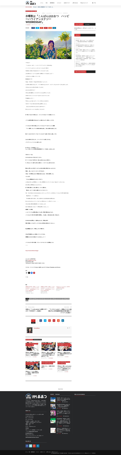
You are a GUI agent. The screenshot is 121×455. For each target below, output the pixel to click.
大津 (68, 298)
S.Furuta (35, 375)
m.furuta (34, 356)
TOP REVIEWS (87, 24)
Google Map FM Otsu (29, 416)
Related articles (29, 339)
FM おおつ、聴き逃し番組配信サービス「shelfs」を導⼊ (43, 7)
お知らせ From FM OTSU (29, 343)
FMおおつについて (84, 2)
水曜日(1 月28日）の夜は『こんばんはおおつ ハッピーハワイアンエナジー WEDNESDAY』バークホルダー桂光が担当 (47, 288)
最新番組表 (52, 2)
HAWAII (35, 298)
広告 (46, 2)
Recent (52, 394)
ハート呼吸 (52, 298)
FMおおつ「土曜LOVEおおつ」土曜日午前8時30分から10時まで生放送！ (64, 354)
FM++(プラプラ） (28, 11)
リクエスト (59, 2)
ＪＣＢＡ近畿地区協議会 (30, 431)
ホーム (42, 2)
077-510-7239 (30, 417)
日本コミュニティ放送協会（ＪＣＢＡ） (33, 429)
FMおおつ (31, 298)
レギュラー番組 (34, 11)
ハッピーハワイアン (59, 298)
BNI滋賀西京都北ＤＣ (29, 433)
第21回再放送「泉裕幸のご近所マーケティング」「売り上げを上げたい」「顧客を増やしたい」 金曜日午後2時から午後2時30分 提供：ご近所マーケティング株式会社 (63, 421)
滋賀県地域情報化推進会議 (30, 437)
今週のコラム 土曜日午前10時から (48, 366)
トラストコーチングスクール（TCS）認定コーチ (34, 435)
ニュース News (60, 345)
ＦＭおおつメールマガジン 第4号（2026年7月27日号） (63, 287)
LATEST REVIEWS (79, 24)
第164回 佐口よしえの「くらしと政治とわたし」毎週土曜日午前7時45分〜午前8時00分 (63, 399)
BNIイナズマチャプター (30, 434)
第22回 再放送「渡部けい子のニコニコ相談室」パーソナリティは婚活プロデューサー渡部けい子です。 (63, 412)
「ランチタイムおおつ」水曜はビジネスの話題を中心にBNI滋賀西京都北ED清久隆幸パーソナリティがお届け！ (60, 310)
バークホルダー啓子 (41, 298)
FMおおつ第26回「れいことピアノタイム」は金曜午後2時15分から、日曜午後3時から (32, 354)
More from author (37, 339)
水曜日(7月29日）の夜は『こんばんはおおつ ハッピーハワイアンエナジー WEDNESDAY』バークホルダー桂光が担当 (32, 288)
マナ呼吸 (64, 298)
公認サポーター (67, 2)
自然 (27, 300)
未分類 (49, 363)
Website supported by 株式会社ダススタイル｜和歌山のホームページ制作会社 (81, 453)
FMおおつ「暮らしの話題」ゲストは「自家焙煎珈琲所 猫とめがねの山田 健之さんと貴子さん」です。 (48, 354)
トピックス (36, 343)
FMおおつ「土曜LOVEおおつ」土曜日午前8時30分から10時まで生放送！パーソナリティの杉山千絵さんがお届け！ (63, 430)
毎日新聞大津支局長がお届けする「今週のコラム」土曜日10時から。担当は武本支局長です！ (63, 405)
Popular (57, 394)
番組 (32, 345)
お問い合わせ (75, 2)
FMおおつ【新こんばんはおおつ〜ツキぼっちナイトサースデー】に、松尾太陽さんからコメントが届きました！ (64, 368)
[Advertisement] (84, 89)
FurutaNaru (28, 24)
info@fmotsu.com (32, 426)
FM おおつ (58, 453)
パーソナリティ (47, 298)
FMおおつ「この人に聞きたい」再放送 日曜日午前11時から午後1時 (32, 373)
